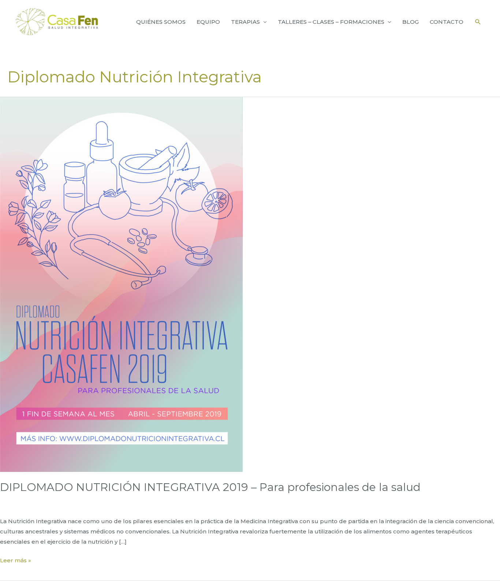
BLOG (410, 21)
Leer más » (15, 561)
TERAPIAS (245, 21)
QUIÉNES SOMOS (161, 21)
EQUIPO (208, 21)
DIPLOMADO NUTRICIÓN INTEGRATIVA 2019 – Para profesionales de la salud (210, 487)
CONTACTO (446, 21)
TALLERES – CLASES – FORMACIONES (331, 21)
